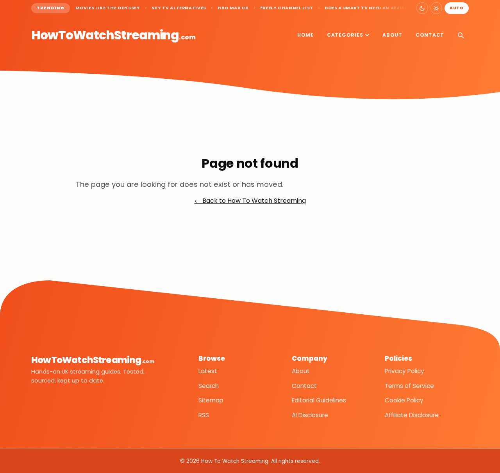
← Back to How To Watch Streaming (250, 200)
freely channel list (286, 8)
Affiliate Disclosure (412, 415)
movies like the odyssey (107, 8)
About (392, 35)
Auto (457, 8)
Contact (430, 35)
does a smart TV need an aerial (366, 8)
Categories (345, 35)
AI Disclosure (310, 415)
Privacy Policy (404, 371)
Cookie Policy (404, 400)
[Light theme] (436, 8)
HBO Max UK (233, 8)
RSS (203, 415)
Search (208, 386)
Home (305, 35)
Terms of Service (409, 386)
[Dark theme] (422, 8)
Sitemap (210, 400)
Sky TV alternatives (179, 8)
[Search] (460, 35)
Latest (207, 371)
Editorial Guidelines (319, 400)
